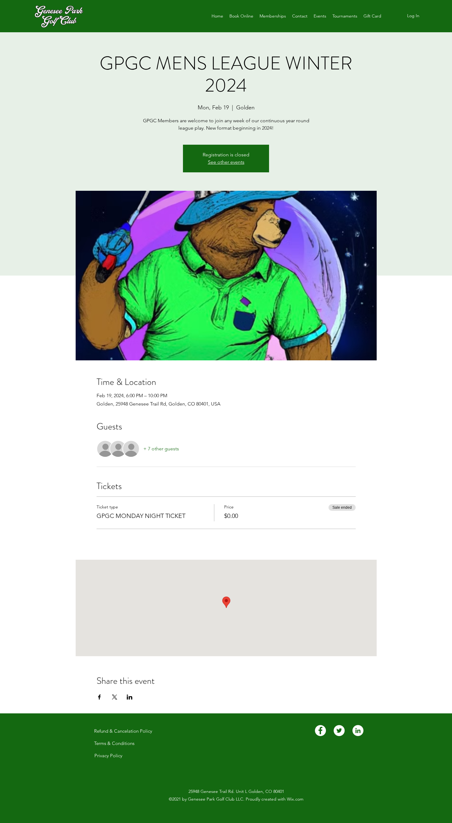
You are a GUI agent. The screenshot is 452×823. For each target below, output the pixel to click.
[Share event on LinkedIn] (130, 697)
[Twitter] (339, 730)
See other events (226, 162)
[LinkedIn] (357, 730)
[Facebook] (320, 730)
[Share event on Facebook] (99, 697)
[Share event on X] (114, 697)
